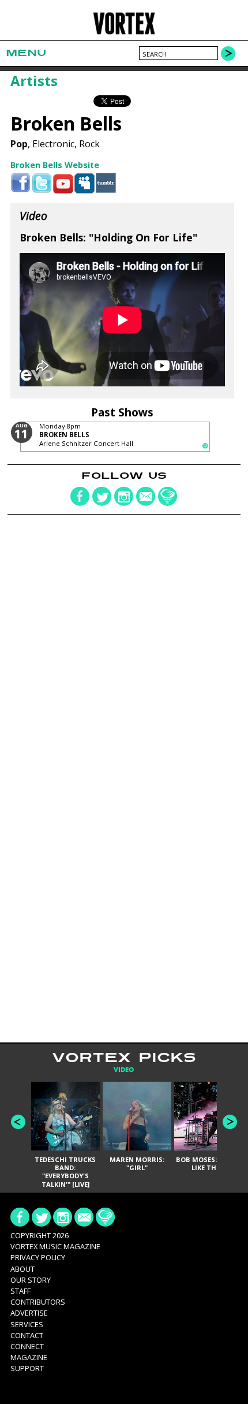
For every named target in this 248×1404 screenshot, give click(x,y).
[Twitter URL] (42, 183)
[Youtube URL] (63, 183)
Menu (26, 52)
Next (230, 1122)
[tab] (124, 1070)
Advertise (29, 1313)
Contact (26, 1335)
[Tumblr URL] (106, 183)
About (22, 1269)
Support (27, 1368)
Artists (34, 80)
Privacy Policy (37, 1257)
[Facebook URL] (20, 183)
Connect (27, 1346)
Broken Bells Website (54, 164)
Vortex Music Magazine (55, 1246)
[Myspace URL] (84, 183)
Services (26, 1324)
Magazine (28, 1357)
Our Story (30, 1280)
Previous (18, 1122)
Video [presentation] (124, 1070)
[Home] (124, 32)
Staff (20, 1291)
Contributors (37, 1302)
